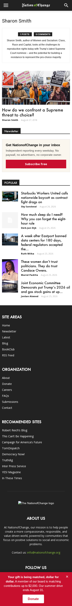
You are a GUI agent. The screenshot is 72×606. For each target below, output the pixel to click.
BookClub (8, 349)
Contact (7, 408)
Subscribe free (36, 164)
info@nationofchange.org (43, 552)
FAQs (5, 396)
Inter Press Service (14, 466)
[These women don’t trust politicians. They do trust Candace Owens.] (10, 270)
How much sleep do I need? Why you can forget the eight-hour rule (43, 218)
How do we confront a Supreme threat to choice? (32, 112)
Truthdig (7, 460)
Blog (5, 343)
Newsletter (9, 331)
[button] (66, 5)
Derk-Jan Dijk (28, 227)
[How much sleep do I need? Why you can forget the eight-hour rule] (10, 220)
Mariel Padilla (29, 274)
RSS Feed (8, 355)
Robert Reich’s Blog (14, 430)
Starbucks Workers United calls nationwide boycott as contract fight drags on (44, 197)
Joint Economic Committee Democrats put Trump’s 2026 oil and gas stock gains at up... (45, 287)
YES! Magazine (11, 472)
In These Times (12, 478)
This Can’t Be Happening (18, 436)
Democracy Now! (13, 454)
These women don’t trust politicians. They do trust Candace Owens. (39, 265)
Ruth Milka (27, 253)
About (6, 378)
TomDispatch (11, 448)
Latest (6, 337)
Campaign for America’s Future (22, 442)
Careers (7, 390)
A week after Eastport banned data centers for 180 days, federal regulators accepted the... (43, 242)
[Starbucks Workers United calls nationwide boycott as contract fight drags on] (10, 196)
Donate (7, 384)
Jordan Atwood (29, 296)
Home (6, 325)
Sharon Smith (10, 119)
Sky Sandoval (29, 206)
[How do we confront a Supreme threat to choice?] (36, 88)
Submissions (10, 402)
